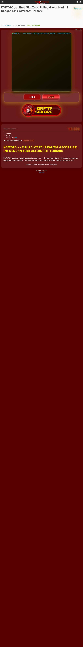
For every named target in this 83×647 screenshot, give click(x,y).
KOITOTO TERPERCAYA (20, 140)
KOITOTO (41, 172)
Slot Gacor (7, 25)
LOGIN (32, 97)
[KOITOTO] (78, 14)
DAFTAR (50, 97)
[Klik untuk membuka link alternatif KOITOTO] (41, 62)
